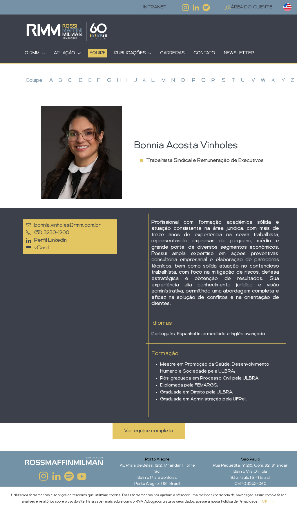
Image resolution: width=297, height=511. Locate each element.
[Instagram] (185, 7)
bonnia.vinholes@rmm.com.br (67, 225)
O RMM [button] (32, 53)
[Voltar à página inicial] (66, 32)
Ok (264, 501)
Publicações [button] (130, 53)
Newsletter (239, 53)
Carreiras (172, 53)
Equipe (98, 53)
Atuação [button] (64, 53)
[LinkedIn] (196, 7)
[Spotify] (206, 7)
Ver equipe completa (148, 431)
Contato (204, 53)
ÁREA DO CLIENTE (251, 7)
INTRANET (154, 7)
